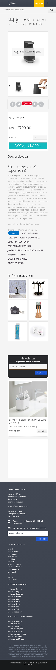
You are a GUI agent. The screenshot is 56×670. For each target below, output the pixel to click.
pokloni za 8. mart (15, 636)
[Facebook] (12, 104)
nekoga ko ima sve (15, 612)
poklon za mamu (30, 233)
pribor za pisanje (14, 564)
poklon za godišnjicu (16, 639)
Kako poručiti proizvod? (17, 514)
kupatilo (12, 237)
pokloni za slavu (14, 624)
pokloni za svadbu (15, 626)
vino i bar (11, 559)
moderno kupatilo (17, 258)
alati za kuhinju (13, 552)
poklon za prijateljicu (19, 246)
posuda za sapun (34, 250)
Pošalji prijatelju (35, 104)
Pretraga (52, 10)
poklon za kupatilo (29, 237)
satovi (10, 574)
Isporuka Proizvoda (15, 502)
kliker (12, 3)
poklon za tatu (13, 599)
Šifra (11, 118)
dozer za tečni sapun (19, 241)
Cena (11, 127)
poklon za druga (14, 591)
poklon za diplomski (15, 631)
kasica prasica (13, 569)
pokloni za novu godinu (17, 634)
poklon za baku (14, 602)
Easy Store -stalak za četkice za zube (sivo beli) (27, 421)
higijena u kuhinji (17, 254)
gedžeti (10, 549)
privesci (11, 562)
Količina (13, 137)
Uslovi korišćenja (14, 494)
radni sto (11, 577)
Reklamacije (12, 499)
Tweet (19, 104)
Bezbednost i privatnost (17, 497)
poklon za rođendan (15, 621)
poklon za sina (13, 607)
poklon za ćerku (14, 609)
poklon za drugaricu (15, 594)
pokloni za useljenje (15, 629)
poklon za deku (14, 604)
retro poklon (12, 557)
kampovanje (12, 579)
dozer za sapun (16, 263)
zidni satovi (12, 554)
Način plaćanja (13, 516)
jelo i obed (12, 572)
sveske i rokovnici (15, 567)
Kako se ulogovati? (15, 511)
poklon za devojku (15, 589)
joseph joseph (15, 250)
